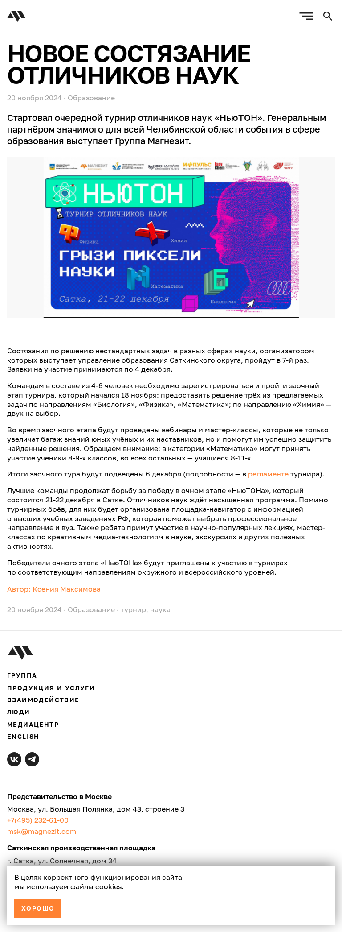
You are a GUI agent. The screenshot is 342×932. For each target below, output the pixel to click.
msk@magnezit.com (41, 831)
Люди (18, 711)
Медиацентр (33, 724)
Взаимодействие (43, 699)
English (23, 736)
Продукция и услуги (51, 687)
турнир (133, 609)
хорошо (37, 908)
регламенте (268, 473)
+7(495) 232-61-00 (38, 820)
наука (160, 609)
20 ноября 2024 (34, 609)
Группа (22, 675)
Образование (91, 97)
